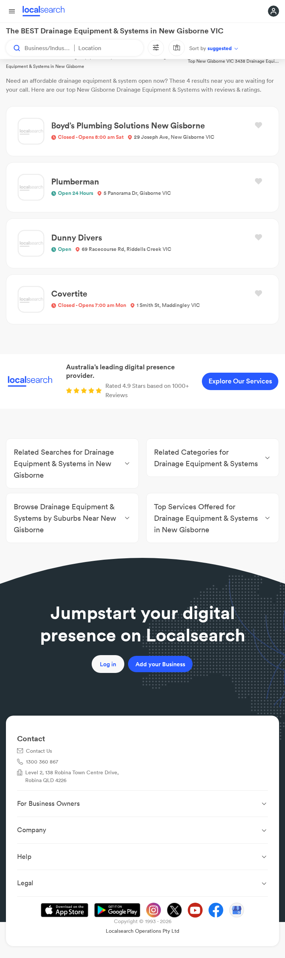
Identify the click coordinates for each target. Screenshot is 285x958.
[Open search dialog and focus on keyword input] (13, 48)
